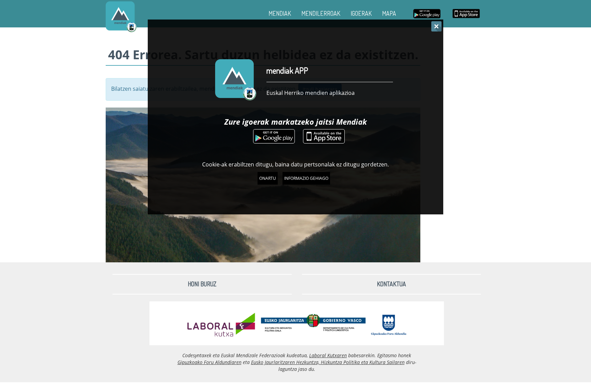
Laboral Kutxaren (328, 355)
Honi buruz (202, 284)
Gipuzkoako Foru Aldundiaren (209, 362)
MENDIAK (279, 13)
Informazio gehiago (306, 178)
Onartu (267, 178)
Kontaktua (391, 284)
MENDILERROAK (320, 13)
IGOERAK (361, 13)
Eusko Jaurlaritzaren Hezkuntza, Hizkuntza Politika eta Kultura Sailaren (328, 362)
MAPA (389, 13)
